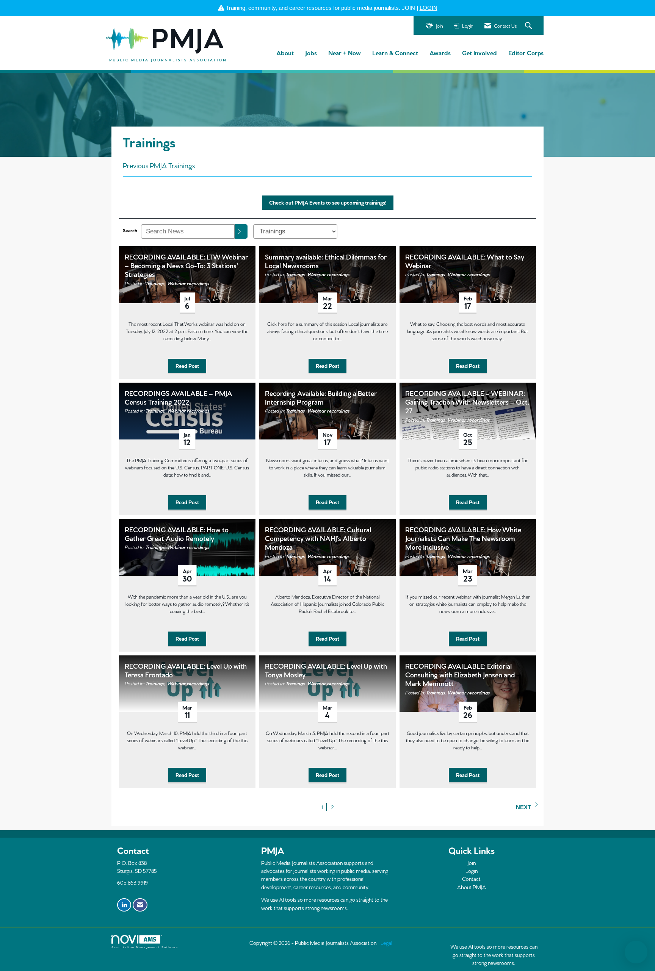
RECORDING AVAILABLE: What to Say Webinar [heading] (464, 260)
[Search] (241, 231)
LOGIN (428, 8)
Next (523, 807)
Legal (386, 942)
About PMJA (471, 886)
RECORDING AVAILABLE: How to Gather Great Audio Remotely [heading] (177, 533)
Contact (471, 878)
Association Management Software (144, 947)
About (285, 52)
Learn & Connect (395, 52)
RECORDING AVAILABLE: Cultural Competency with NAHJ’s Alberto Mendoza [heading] (318, 538)
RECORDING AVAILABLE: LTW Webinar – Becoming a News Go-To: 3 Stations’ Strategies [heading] (186, 265)
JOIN (408, 8)
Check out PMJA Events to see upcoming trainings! (327, 202)
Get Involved (479, 52)
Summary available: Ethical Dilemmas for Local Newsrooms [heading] (326, 260)
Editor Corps (526, 52)
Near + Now (344, 52)
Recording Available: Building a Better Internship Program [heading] (321, 397)
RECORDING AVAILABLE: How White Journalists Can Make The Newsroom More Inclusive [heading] (463, 538)
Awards (440, 52)
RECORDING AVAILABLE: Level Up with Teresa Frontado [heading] (186, 670)
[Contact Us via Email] (140, 905)
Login (471, 870)
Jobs (311, 52)
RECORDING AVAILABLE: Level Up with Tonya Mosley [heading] (326, 670)
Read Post (187, 365)
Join (471, 862)
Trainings (155, 283)
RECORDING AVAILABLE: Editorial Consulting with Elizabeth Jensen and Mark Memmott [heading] (460, 674)
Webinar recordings (188, 283)
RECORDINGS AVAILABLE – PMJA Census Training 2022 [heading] (178, 397)
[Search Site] (529, 26)
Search (130, 230)
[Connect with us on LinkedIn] (124, 905)
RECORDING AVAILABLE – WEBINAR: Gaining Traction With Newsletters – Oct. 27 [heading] (467, 401)
